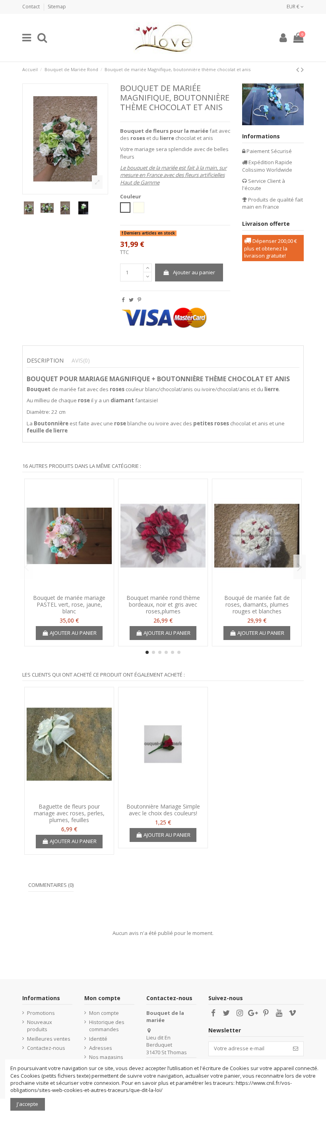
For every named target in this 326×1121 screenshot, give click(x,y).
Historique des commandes (106, 1025)
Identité (98, 1038)
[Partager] (123, 299)
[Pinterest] (139, 299)
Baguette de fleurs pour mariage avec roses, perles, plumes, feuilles (69, 813)
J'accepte (27, 1103)
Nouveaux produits (39, 1025)
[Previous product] (298, 69)
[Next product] (302, 69)
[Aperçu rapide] (69, 588)
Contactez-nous (46, 1047)
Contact (31, 6)
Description (45, 360)
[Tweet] (131, 299)
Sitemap (57, 6)
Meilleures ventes (48, 1038)
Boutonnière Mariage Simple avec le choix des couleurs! (163, 810)
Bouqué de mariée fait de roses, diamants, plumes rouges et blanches (257, 604)
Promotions (41, 1012)
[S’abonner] (295, 1049)
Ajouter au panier (194, 272)
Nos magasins (106, 1057)
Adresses (100, 1047)
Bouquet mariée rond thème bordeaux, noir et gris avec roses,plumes (163, 604)
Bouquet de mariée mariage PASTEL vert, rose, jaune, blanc (69, 604)
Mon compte (104, 1012)
